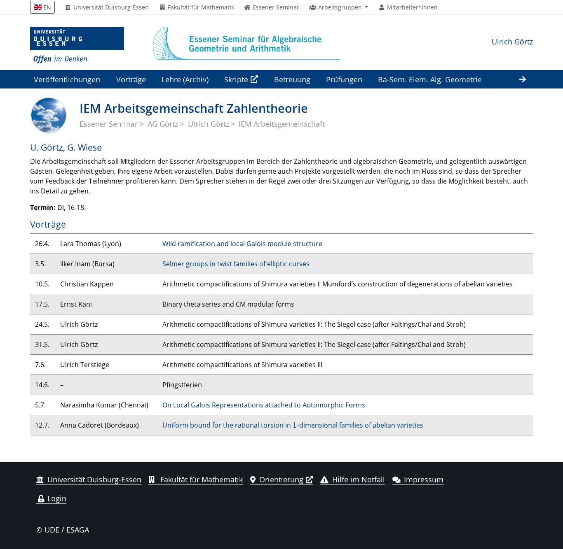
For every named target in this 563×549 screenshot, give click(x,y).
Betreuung (292, 79)
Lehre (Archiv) (185, 79)
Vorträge (131, 79)
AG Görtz (163, 124)
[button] (338, 7)
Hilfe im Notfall (358, 479)
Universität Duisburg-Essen (110, 7)
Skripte (236, 79)
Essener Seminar (109, 124)
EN (46, 7)
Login (55, 498)
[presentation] (295, 425)
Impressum (423, 479)
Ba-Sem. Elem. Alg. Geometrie (430, 79)
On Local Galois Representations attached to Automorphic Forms (263, 404)
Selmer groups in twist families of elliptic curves (236, 263)
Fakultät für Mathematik (200, 7)
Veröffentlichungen (67, 79)
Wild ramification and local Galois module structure (242, 243)
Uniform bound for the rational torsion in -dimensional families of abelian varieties (292, 425)
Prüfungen (344, 79)
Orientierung (281, 479)
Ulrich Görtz (512, 41)
